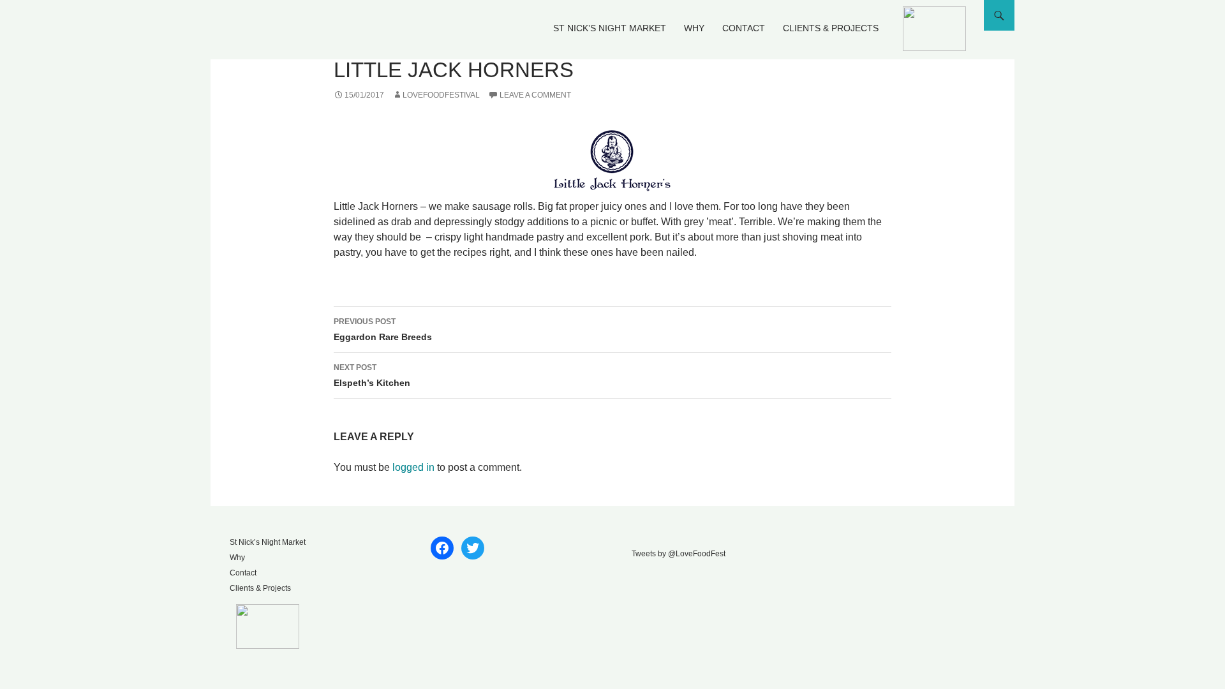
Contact (743, 28)
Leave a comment (535, 95)
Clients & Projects (831, 28)
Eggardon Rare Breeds (383, 329)
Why (694, 28)
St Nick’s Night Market (609, 28)
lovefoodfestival (441, 95)
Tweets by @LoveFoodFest (678, 553)
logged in (413, 467)
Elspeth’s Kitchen (372, 375)
